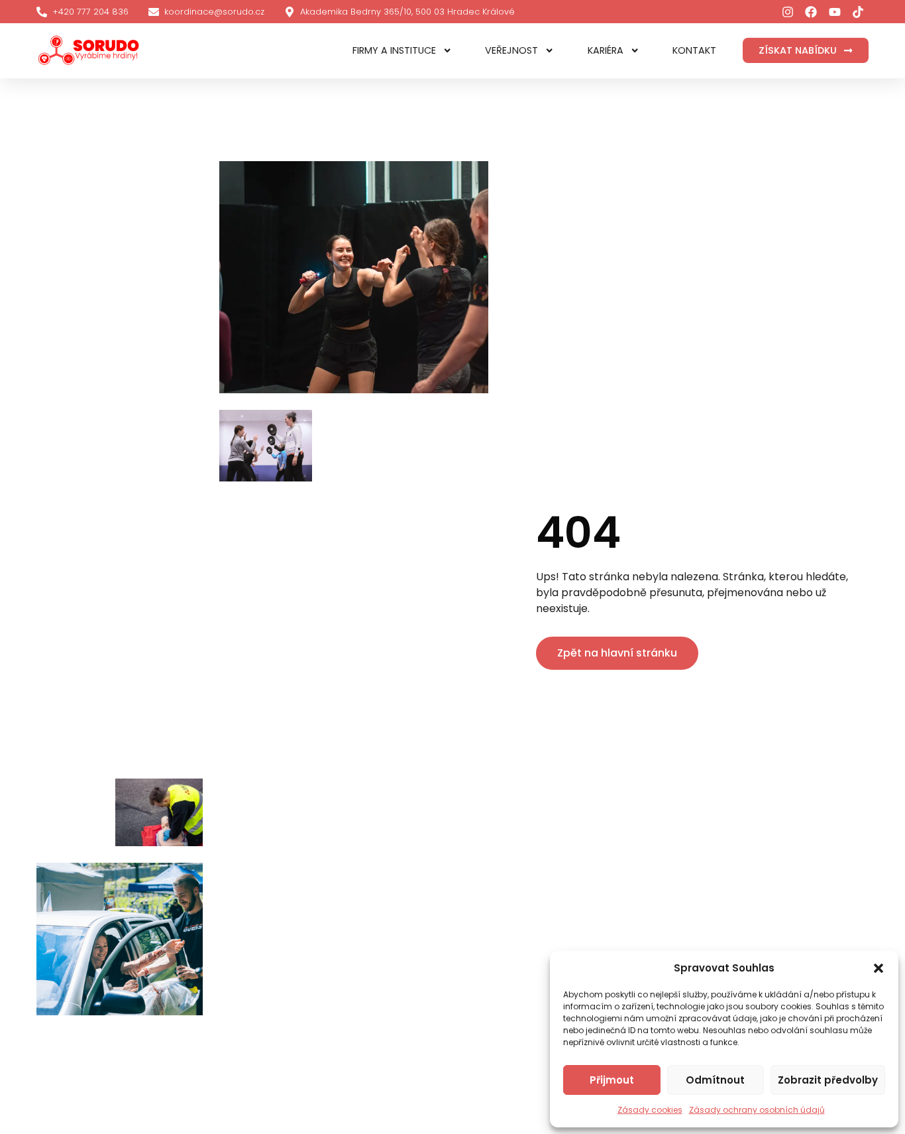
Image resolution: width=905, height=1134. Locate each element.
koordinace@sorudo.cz (214, 11)
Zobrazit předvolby (828, 1080)
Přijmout (612, 1080)
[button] (878, 968)
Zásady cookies (649, 1109)
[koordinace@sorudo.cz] (153, 12)
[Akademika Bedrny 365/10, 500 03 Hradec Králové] (289, 12)
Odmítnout (715, 1080)
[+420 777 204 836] (41, 12)
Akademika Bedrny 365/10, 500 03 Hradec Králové (407, 11)
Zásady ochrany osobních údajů (757, 1109)
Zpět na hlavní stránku (617, 653)
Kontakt (694, 50)
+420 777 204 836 (90, 11)
